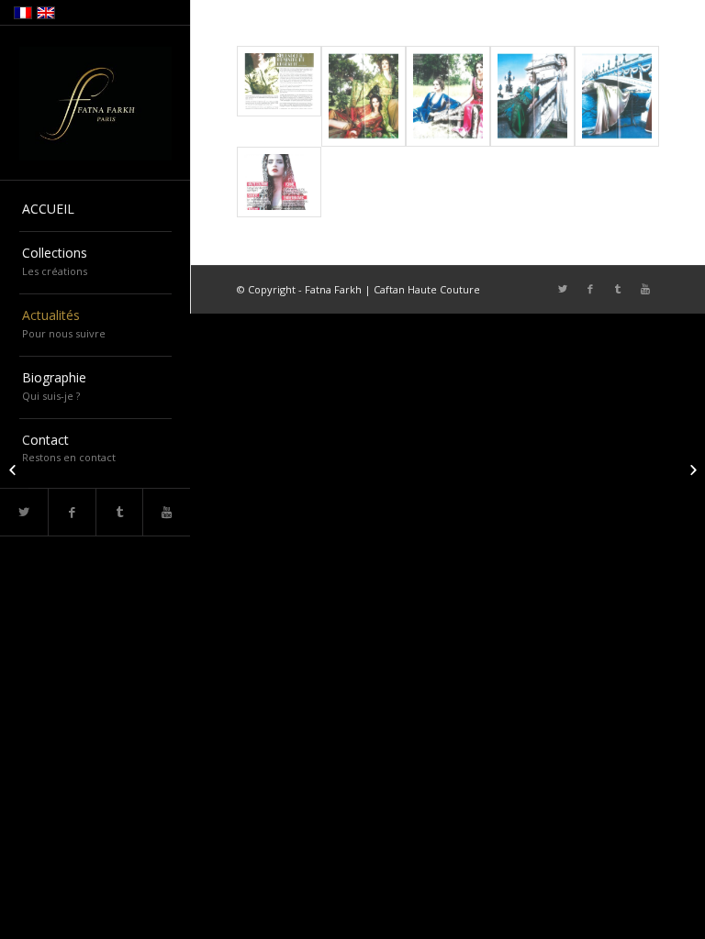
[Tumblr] (119, 512)
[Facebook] (71, 512)
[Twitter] (562, 289)
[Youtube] (166, 512)
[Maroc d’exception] (14, 469)
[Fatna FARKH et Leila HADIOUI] (691, 469)
